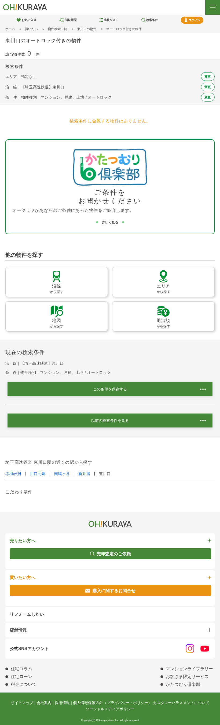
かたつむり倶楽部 (183, 684)
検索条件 (152, 19)
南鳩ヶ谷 (62, 474)
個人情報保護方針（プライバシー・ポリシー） (112, 703)
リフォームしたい (27, 614)
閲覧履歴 (71, 19)
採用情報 (62, 703)
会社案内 (44, 703)
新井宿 (84, 474)
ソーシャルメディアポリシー (110, 709)
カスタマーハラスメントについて (181, 703)
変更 (207, 76)
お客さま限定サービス (187, 676)
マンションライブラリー (189, 668)
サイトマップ (22, 703)
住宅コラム (21, 668)
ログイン (194, 20)
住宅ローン (21, 676)
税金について (23, 684)
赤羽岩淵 (13, 474)
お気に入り (29, 19)
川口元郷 (38, 474)
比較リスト (111, 19)
